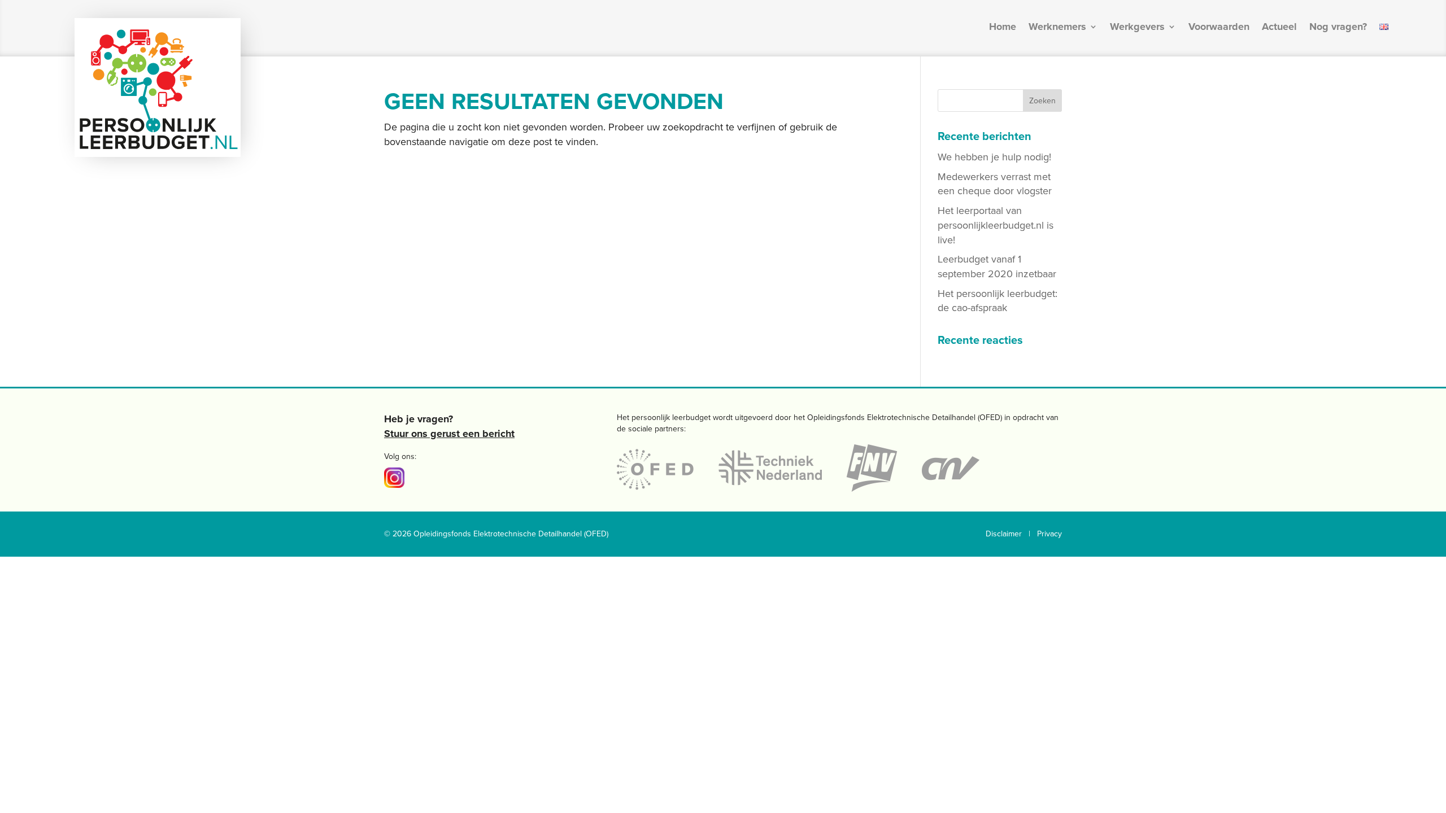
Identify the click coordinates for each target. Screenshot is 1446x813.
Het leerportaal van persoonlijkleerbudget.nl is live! (995, 225)
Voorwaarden (1218, 28)
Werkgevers (1137, 28)
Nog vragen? (1338, 28)
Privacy (1049, 534)
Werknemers (1057, 28)
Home (1002, 28)
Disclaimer (1004, 534)
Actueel (1279, 28)
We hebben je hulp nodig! (994, 157)
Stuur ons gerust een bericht (449, 433)
